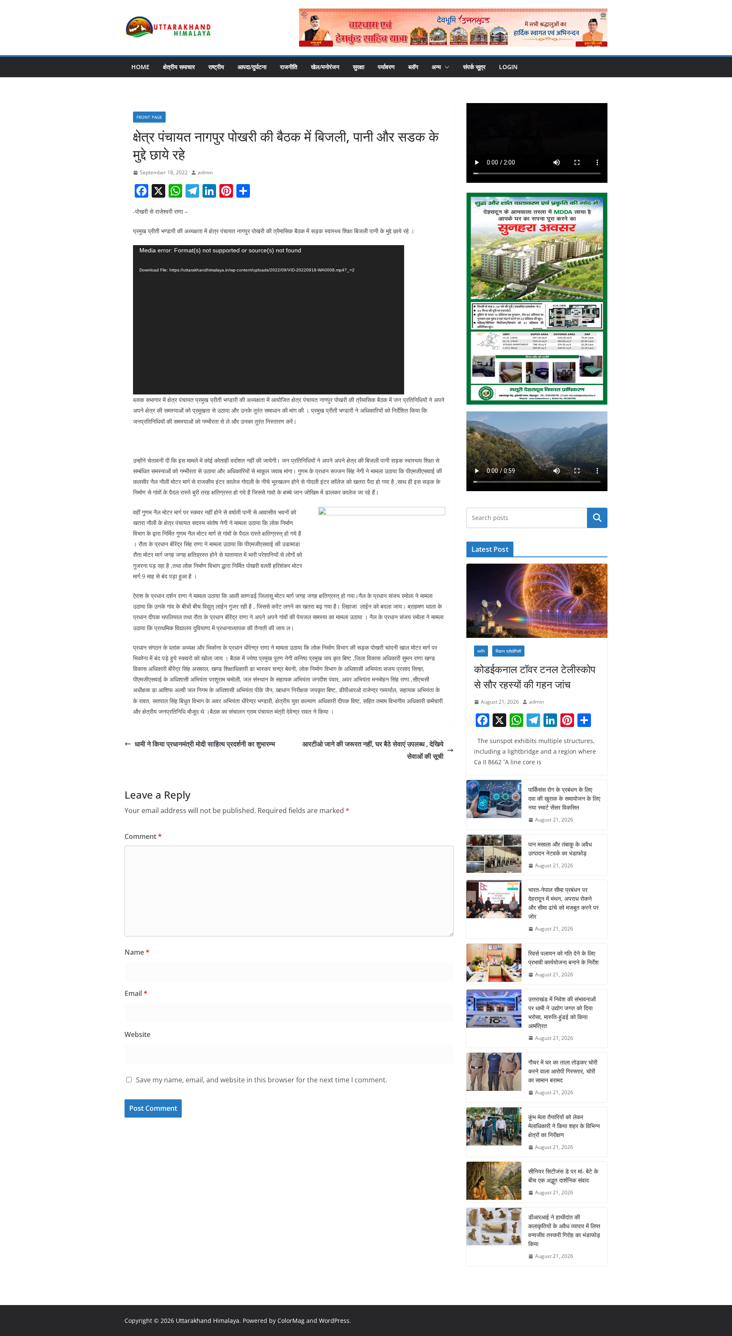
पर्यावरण (386, 67)
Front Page (149, 117)
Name (137, 952)
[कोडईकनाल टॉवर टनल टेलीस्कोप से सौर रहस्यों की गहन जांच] (536, 601)
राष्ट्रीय (216, 67)
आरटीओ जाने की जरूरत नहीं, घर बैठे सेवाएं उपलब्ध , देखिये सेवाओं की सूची (373, 750)
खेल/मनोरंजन (325, 67)
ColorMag (291, 1320)
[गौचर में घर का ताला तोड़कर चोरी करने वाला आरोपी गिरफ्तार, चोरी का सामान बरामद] (493, 1077)
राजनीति (288, 67)
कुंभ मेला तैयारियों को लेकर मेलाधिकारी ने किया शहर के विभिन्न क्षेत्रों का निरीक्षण (564, 1126)
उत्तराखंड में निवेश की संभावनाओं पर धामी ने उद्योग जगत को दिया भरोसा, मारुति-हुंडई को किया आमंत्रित (562, 1012)
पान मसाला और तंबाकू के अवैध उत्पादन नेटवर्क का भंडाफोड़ (560, 848)
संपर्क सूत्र (474, 67)
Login (508, 67)
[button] (445, 67)
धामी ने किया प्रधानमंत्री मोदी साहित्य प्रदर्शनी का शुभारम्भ (205, 744)
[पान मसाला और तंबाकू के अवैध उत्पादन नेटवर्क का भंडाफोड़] (493, 855)
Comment (143, 836)
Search (597, 518)
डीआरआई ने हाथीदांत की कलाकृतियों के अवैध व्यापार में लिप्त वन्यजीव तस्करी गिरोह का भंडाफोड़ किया (564, 1230)
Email (136, 993)
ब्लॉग (413, 67)
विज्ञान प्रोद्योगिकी (508, 651)
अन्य (436, 67)
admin (205, 172)
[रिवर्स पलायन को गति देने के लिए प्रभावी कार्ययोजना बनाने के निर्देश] (493, 964)
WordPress (334, 1320)
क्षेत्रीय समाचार (179, 67)
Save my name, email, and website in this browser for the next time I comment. (261, 1079)
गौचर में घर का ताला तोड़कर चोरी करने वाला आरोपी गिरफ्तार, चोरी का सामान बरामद (562, 1071)
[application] (268, 319)
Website (137, 1034)
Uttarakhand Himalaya (207, 1320)
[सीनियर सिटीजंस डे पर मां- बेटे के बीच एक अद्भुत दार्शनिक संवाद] (493, 1182)
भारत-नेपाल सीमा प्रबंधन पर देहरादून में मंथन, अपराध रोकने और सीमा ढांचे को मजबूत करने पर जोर (563, 903)
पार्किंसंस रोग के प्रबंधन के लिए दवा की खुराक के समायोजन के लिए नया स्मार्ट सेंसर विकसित (564, 798)
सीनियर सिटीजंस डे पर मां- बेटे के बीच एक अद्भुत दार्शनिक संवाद (563, 1175)
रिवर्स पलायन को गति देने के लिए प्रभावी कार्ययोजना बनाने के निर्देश (563, 957)
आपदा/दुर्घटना (252, 67)
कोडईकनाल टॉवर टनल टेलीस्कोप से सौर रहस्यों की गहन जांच (535, 676)
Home (140, 67)
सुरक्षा (358, 67)
